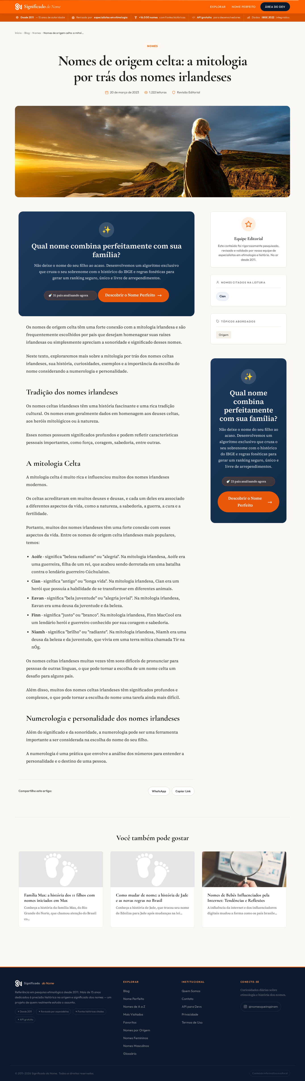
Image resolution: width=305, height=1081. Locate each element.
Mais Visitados (133, 1014)
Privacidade (190, 1014)
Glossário (129, 1054)
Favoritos (129, 1022)
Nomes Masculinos (136, 1046)
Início (18, 33)
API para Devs (192, 1007)
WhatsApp (159, 791)
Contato (187, 999)
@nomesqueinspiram (263, 1007)
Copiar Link (183, 791)
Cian (222, 296)
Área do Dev (275, 6)
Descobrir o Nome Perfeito (133, 295)
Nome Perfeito (244, 6)
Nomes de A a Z (134, 1007)
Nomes (36, 33)
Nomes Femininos (135, 1038)
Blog (27, 33)
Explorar (218, 6)
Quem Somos (191, 991)
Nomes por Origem (136, 1030)
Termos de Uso (192, 1022)
